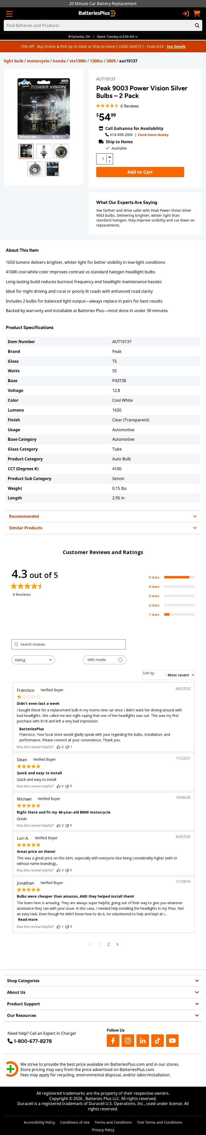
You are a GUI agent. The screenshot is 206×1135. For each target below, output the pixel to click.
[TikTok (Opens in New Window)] (157, 1040)
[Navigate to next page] (117, 944)
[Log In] (185, 13)
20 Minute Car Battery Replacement (103, 3)
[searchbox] (73, 644)
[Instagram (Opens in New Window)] (128, 1040)
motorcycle (38, 61)
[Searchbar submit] (197, 25)
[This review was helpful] (58, 747)
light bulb (13, 61)
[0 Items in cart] (196, 13)
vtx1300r (77, 61)
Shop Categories (23, 980)
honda (59, 61)
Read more (28, 919)
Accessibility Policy (39, 1122)
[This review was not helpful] (67, 746)
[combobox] (33, 659)
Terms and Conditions (113, 1122)
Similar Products (25, 528)
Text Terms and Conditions (159, 1122)
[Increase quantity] (110, 157)
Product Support (23, 1004)
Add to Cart (140, 172)
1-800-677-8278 (33, 1041)
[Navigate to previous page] (90, 944)
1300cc (96, 61)
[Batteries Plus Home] (97, 13)
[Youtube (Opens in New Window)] (172, 1040)
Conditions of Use (75, 1122)
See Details (176, 46)
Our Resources (21, 1015)
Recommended (24, 516)
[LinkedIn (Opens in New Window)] (142, 1040)
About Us (16, 992)
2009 (111, 61)
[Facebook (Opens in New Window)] (113, 1040)
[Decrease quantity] (110, 161)
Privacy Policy (103, 1129)
